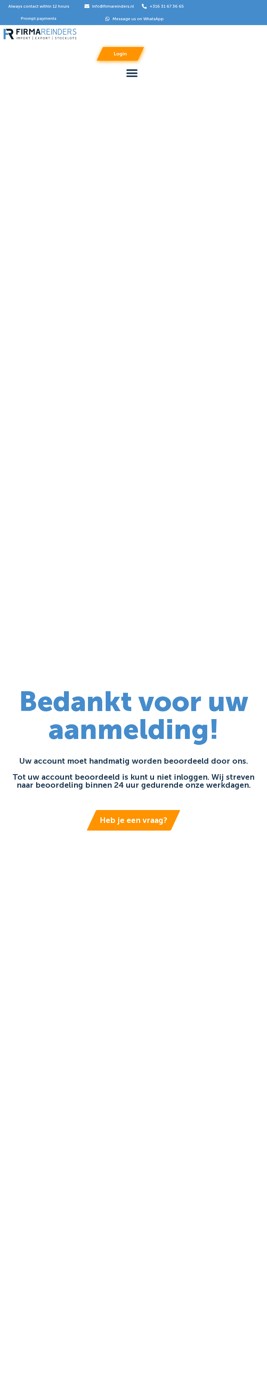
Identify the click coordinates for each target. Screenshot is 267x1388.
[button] (132, 73)
